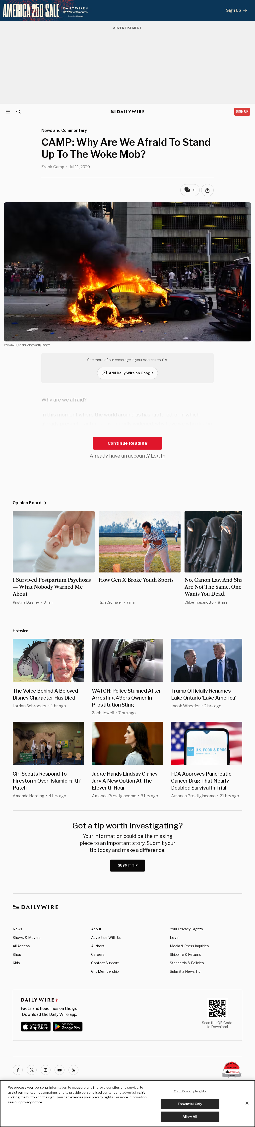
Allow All (190, 1117)
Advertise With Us (106, 937)
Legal (174, 937)
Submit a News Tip (185, 971)
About (96, 929)
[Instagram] (46, 1070)
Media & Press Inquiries (189, 946)
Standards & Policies (187, 963)
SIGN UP (242, 111)
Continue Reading (127, 443)
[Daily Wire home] (127, 111)
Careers (98, 954)
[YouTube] (59, 1070)
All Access (21, 946)
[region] (127, 1103)
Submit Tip (128, 865)
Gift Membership (105, 971)
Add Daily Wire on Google (131, 373)
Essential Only (190, 1104)
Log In (158, 456)
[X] (32, 1070)
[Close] (247, 1103)
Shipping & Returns (185, 954)
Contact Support (105, 963)
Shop (17, 954)
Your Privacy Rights (186, 929)
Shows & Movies (27, 937)
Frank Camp (52, 166)
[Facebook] (18, 1070)
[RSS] (73, 1070)
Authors (98, 946)
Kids (16, 963)
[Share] (207, 190)
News (17, 929)
